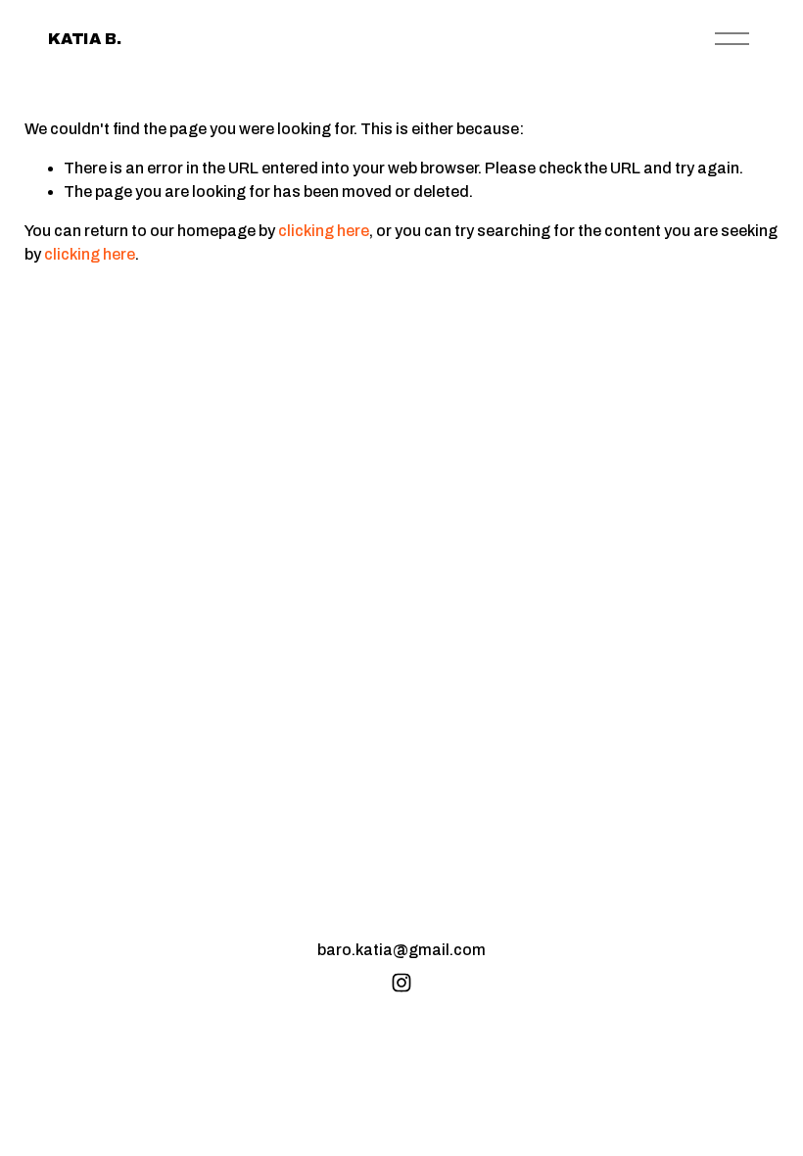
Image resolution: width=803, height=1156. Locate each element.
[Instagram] (401, 982)
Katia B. (84, 38)
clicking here (323, 230)
